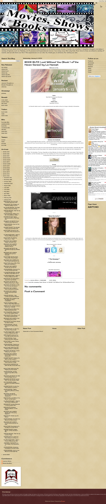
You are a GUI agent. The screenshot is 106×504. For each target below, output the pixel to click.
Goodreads (91, 62)
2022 (5, 159)
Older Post (81, 328)
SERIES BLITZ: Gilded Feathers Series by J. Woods (12, 306)
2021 (4, 161)
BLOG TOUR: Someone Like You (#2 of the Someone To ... (12, 231)
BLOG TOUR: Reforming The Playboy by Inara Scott (11, 369)
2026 (5, 151)
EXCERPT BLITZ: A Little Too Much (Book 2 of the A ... (11, 387)
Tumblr (90, 70)
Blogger (63, 501)
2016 (4, 171)
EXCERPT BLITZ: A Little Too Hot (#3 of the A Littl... (11, 329)
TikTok (89, 68)
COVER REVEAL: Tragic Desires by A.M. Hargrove (11, 339)
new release (4, 67)
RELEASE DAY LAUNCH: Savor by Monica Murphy (11, 288)
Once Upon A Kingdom (97, 168)
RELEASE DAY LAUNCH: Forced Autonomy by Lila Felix (11, 423)
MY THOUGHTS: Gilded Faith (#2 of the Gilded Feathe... (11, 312)
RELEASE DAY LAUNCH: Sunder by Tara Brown (10, 267)
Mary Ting (95, 156)
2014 (4, 175)
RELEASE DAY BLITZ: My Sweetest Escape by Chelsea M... (12, 249)
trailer (2, 113)
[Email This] (50, 280)
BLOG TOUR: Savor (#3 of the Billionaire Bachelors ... (12, 263)
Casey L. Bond (96, 183)
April (5, 193)
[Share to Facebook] (54, 280)
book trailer (4, 111)
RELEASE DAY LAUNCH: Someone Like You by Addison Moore (10, 245)
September (7, 183)
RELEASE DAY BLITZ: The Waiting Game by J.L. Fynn (11, 282)
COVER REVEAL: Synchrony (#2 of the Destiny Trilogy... (11, 345)
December (7, 177)
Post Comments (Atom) (36, 331)
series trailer (4, 115)
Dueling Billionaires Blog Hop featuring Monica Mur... (11, 309)
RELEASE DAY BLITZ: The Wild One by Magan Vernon (12, 376)
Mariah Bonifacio (7, 463)
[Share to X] (52, 280)
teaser (3, 141)
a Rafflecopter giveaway (54, 262)
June (5, 189)
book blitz (31, 282)
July (5, 187)
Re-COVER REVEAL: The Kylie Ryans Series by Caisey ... (12, 208)
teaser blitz (4, 133)
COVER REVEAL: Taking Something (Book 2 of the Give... (11, 390)
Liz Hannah (49, 282)
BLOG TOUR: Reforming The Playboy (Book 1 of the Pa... (11, 348)
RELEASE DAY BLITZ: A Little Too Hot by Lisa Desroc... (11, 285)
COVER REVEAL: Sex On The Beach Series (11, 225)
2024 (5, 155)
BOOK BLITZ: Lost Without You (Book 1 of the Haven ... (12, 398)
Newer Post (27, 328)
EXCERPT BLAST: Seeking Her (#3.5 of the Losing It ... (12, 358)
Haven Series (42, 282)
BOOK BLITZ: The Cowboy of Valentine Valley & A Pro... (11, 205)
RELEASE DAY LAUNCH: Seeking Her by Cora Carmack (10, 253)
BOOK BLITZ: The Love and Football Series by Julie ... (11, 202)
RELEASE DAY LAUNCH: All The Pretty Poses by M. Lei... (12, 260)
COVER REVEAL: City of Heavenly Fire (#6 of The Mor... (11, 325)
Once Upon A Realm (97, 155)
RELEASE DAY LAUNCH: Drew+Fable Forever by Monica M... (10, 355)
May (5, 191)
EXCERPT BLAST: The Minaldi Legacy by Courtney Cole (12, 228)
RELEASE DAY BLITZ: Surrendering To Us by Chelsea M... (10, 395)
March (6, 195)
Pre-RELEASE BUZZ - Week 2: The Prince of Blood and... (12, 402)
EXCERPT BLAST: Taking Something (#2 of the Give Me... (11, 218)
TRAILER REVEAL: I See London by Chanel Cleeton (11, 296)
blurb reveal (4, 105)
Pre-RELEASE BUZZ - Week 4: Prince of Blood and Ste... (12, 276)
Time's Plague (95, 129)
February (6, 197)
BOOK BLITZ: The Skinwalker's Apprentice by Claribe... (11, 279)
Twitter (89, 72)
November (7, 179)
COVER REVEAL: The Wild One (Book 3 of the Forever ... (12, 419)
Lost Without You (57, 282)
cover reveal (4, 99)
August (6, 185)
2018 (4, 167)
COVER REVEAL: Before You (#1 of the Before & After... (11, 214)
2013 (4, 454)
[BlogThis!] (51, 280)
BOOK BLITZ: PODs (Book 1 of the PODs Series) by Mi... (12, 316)
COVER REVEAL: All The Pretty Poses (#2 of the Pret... (10, 372)
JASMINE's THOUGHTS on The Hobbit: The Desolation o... (11, 444)
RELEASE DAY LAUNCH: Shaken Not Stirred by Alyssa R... (10, 412)
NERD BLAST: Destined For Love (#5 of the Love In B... (11, 335)
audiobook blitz (5, 124)
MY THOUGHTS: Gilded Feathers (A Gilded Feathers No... (11, 383)
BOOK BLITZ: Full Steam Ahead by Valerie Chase (12, 322)
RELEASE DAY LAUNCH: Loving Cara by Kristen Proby (10, 292)
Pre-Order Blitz (5, 122)
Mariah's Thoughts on (7, 84)
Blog (54, 246)
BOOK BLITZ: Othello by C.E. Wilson (11, 416)
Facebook (90, 61)
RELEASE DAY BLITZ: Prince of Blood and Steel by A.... (11, 222)
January (6, 199)
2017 (4, 169)
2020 (5, 163)
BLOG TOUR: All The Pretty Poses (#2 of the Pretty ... (11, 257)
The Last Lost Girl (96, 182)
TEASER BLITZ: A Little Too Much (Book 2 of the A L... (11, 437)
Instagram (90, 64)
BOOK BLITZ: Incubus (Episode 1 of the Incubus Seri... (12, 405)
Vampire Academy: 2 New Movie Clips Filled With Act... (12, 303)
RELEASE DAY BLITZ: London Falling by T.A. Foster (12, 351)
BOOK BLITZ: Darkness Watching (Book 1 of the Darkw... (10, 408)
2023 (5, 157)
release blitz (4, 69)
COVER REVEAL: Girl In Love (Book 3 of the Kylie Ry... (11, 451)
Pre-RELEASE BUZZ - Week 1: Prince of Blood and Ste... (11, 440)
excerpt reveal (5, 101)
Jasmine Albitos (7, 461)
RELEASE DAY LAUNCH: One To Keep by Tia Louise (11, 319)
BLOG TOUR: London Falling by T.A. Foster (11, 342)
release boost (5, 71)
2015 (4, 173)
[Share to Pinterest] (55, 280)
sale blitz (3, 129)
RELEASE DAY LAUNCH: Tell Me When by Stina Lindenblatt (11, 299)
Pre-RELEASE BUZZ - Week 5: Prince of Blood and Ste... (12, 235)
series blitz (4, 131)
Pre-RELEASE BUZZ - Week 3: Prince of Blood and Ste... (12, 332)
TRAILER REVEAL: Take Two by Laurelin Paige (12, 211)
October (6, 181)
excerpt (3, 139)
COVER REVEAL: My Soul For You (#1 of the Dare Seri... (12, 270)
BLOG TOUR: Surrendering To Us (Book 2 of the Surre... (11, 427)
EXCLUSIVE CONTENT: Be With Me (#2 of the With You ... (12, 365)
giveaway (36, 282)
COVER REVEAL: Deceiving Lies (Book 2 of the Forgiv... (11, 448)
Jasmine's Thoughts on (7, 83)
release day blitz (5, 74)
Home (54, 328)
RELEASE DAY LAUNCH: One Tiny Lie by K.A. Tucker (11, 362)
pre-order (3, 145)
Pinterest (90, 66)
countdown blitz (5, 127)
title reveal (4, 103)
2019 (4, 165)
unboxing (3, 86)
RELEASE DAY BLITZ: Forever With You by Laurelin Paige (11, 379)
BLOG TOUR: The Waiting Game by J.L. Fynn (10, 238)
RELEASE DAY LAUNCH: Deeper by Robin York (10, 241)
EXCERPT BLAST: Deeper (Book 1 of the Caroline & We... (11, 430)
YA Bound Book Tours (68, 282)
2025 (5, 153)
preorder (3, 143)
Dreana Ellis (95, 130)
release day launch (6, 76)
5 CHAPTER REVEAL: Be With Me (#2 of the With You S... (12, 273)
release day (4, 72)
